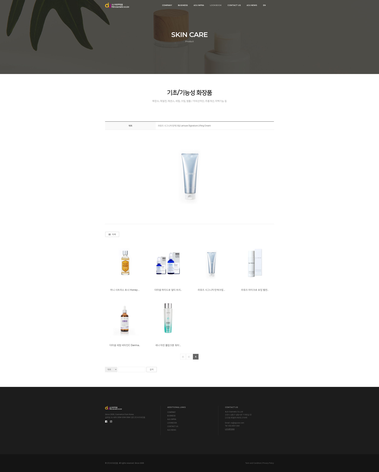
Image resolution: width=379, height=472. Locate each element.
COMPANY (167, 5)
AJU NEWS (252, 5)
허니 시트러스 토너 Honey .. (124, 289)
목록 (114, 234)
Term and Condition (253, 463)
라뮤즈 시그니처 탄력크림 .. (211, 289)
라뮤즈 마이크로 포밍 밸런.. (254, 289)
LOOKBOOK (216, 5)
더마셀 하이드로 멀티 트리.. (168, 289)
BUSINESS (183, 5)
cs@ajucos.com (237, 423)
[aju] (117, 5)
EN (264, 5)
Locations (230, 429)
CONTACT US (234, 5)
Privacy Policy (268, 463)
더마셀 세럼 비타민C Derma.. (124, 345)
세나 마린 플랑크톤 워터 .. (168, 345)
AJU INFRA (199, 5)
